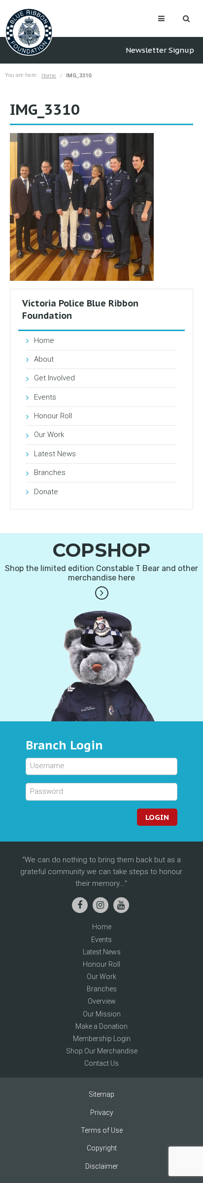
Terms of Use (102, 1130)
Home (48, 75)
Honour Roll (53, 415)
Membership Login (102, 1039)
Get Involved (54, 377)
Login (157, 817)
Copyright (102, 1148)
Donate (46, 491)
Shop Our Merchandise (101, 1051)
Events (45, 397)
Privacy (101, 1112)
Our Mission (102, 1014)
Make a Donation (101, 1026)
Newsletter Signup (160, 50)
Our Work (49, 434)
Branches (50, 472)
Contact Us (101, 1063)
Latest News (55, 453)
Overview (102, 1001)
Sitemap (101, 1094)
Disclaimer (101, 1166)
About (44, 359)
